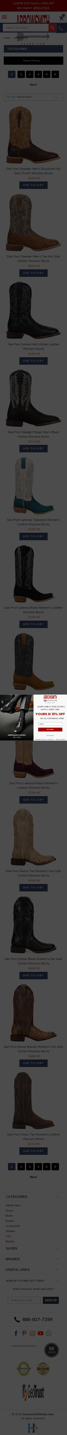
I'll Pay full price (50, 735)
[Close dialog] (66, 695)
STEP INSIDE (50, 729)
